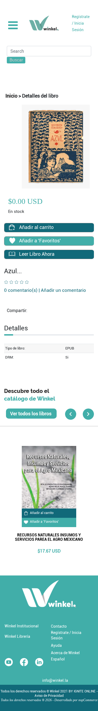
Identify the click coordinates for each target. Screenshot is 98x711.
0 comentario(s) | (45, 290)
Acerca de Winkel (65, 653)
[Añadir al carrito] (12, 227)
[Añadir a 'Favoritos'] (12, 241)
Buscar (16, 60)
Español (58, 659)
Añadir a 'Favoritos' (44, 522)
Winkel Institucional (22, 626)
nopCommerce (87, 700)
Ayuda (56, 645)
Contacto (59, 626)
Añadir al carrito (42, 513)
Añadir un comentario (63, 290)
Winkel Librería (17, 636)
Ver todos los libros (31, 413)
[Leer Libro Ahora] (12, 254)
